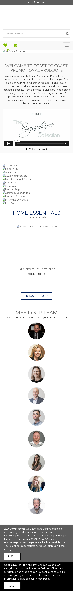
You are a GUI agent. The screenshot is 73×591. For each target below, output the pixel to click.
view (13, 287)
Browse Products (36, 296)
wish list (36, 287)
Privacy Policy (42, 578)
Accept (12, 556)
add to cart (38, 261)
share (61, 287)
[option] (36, 256)
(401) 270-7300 (37, 2)
